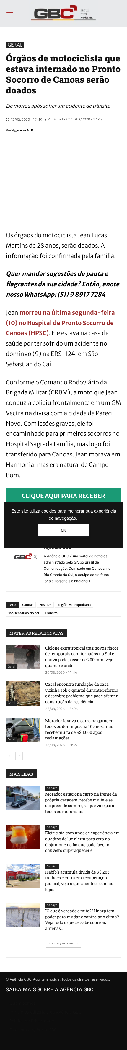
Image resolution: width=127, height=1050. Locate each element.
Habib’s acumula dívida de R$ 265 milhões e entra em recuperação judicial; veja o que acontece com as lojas (79, 880)
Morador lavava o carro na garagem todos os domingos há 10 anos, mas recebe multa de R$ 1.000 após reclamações (80, 729)
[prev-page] (9, 756)
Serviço (52, 788)
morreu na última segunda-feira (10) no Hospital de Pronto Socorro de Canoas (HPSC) (60, 323)
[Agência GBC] (26, 563)
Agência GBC (23, 130)
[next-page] (19, 756)
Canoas (27, 604)
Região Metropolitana (74, 604)
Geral (15, 45)
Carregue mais (61, 943)
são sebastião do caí (23, 613)
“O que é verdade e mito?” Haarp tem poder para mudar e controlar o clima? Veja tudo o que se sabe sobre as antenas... (82, 919)
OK (63, 530)
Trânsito (51, 613)
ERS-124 (45, 604)
